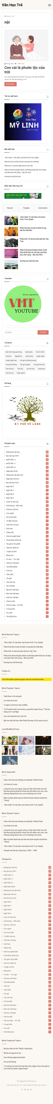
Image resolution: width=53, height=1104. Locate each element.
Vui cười (9, 613)
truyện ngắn (40, 356)
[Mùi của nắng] (26, 750)
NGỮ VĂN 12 (11, 460)
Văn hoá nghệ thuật (13, 536)
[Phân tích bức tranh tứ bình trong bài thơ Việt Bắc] (11, 231)
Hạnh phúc (29, 352)
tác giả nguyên (25, 364)
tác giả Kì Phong (11, 364)
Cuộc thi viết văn (12, 502)
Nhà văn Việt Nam (12, 594)
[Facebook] (22, 1089)
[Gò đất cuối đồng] (43, 750)
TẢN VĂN (9, 574)
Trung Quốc (10, 609)
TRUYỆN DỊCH (11, 616)
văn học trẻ (9, 373)
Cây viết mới (10, 582)
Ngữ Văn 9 (10, 486)
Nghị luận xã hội (12, 471)
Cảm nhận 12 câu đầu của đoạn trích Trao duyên (21, 157)
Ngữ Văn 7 (10, 490)
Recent (10, 208)
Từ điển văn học (12, 521)
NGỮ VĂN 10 (11, 467)
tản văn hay (31, 369)
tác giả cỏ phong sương (28, 360)
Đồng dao (9, 555)
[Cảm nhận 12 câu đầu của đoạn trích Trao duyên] (11, 220)
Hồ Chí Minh (10, 586)
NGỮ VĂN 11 (11, 463)
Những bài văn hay (12, 452)
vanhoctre (41, 369)
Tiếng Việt (10, 532)
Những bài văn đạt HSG (14, 475)
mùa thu (8, 356)
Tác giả (8, 578)
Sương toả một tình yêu (12, 176)
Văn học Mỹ (10, 601)
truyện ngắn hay (11, 360)
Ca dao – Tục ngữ (12, 559)
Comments (42, 208)
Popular (26, 208)
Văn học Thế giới (12, 597)
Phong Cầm (10, 64)
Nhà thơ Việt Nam (12, 590)
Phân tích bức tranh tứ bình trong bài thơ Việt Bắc (21, 162)
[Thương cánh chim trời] (10, 760)
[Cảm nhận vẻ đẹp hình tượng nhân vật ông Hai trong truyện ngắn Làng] (10, 740)
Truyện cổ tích (11, 551)
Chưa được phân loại (13, 540)
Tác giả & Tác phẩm (13, 544)
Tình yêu (20, 369)
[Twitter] (25, 1089)
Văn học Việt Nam (12, 563)
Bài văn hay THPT (12, 456)
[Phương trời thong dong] (43, 740)
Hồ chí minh (40, 352)
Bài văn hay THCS (12, 483)
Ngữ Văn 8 (10, 494)
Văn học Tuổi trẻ (12, 509)
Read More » (10, 84)
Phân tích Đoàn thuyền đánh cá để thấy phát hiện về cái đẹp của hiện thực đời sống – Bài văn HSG (33, 252)
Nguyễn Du (18, 356)
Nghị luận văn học (12, 479)
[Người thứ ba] (26, 740)
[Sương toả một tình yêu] (11, 264)
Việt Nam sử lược (12, 525)
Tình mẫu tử (10, 369)
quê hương (29, 356)
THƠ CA (9, 571)
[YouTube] (27, 1089)
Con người (10, 513)
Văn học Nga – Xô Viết (14, 605)
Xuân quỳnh (21, 373)
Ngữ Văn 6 (10, 498)
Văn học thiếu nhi (12, 548)
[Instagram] (30, 1089)
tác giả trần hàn (39, 364)
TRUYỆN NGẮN (11, 567)
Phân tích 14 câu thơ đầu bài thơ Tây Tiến (18, 166)
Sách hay (9, 528)
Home (8, 16)
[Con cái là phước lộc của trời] (26, 45)
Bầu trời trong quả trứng (14, 352)
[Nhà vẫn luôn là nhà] (10, 750)
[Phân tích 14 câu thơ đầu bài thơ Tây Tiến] (11, 242)
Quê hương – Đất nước (14, 506)
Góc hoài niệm (11, 517)
